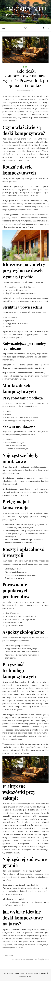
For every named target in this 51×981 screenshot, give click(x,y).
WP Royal (27, 976)
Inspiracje (42, 973)
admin (10, 955)
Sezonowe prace (31, 973)
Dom (25, 67)
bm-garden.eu (25, 9)
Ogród (22, 973)
